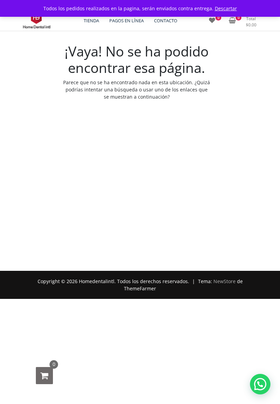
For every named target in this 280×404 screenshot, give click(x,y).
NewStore (224, 281)
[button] (260, 384)
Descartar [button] (226, 8)
